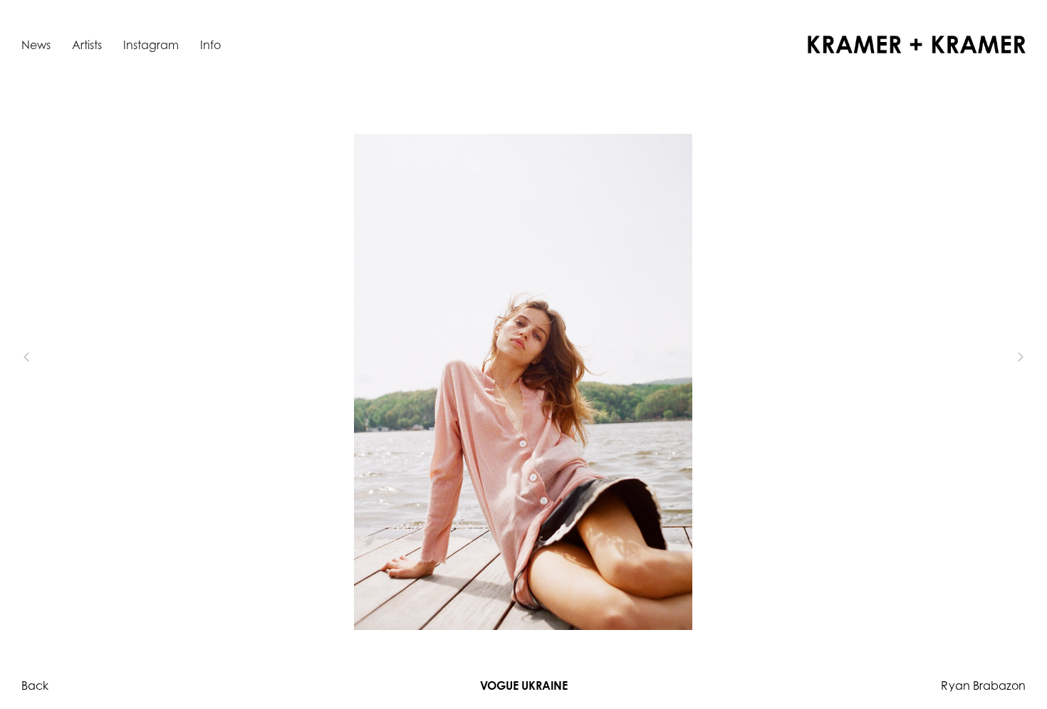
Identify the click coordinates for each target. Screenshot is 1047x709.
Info (210, 45)
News (36, 45)
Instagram (151, 45)
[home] (917, 44)
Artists (87, 45)
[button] (49, 357)
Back (34, 685)
